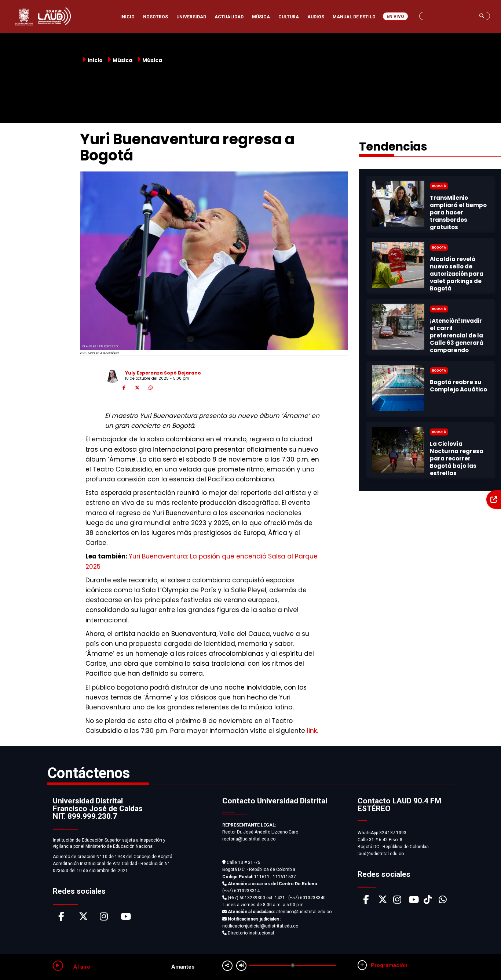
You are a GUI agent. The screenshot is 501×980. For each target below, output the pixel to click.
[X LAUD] (382, 901)
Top (481, 960)
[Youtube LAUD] (414, 901)
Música (152, 60)
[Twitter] (137, 388)
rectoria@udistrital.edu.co (248, 839)
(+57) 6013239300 (246, 897)
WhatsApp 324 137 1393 (382, 832)
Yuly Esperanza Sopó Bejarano (163, 373)
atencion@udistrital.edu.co (280, 911)
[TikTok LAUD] (428, 901)
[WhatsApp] (150, 388)
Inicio (95, 60)
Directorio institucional (250, 933)
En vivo (395, 16)
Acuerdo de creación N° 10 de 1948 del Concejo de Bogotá (112, 856)
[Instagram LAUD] (397, 901)
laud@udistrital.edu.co (381, 853)
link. (311, 730)
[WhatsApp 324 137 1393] (443, 901)
